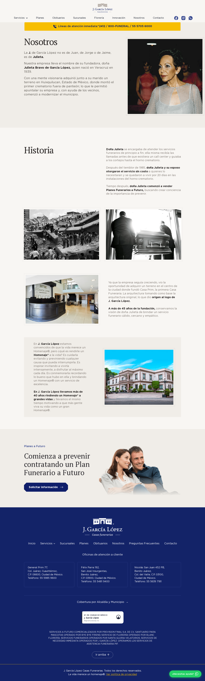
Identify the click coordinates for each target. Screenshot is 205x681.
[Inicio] (102, 527)
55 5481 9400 (101, 581)
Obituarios (58, 18)
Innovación (118, 18)
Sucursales (79, 18)
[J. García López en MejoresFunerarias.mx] (102, 617)
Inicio (31, 543)
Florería (99, 18)
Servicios (19, 18)
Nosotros (139, 18)
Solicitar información (43, 487)
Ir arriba (101, 655)
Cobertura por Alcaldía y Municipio (102, 602)
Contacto (158, 18)
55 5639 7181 (154, 581)
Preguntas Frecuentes (144, 543)
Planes (40, 18)
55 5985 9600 (48, 578)
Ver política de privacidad (121, 674)
